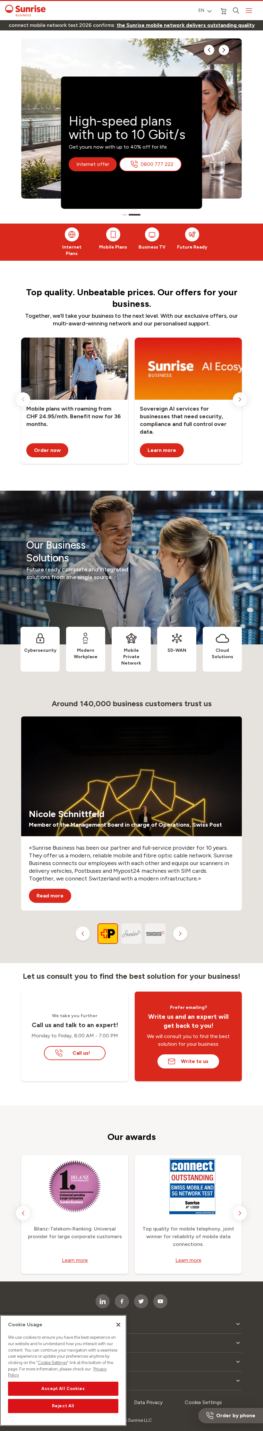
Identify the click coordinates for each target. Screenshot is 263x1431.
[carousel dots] (125, 215)
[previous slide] (209, 50)
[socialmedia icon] (141, 1301)
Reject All (63, 1405)
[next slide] (224, 50)
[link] (186, 25)
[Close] (118, 1325)
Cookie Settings (52, 1362)
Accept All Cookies (63, 1388)
